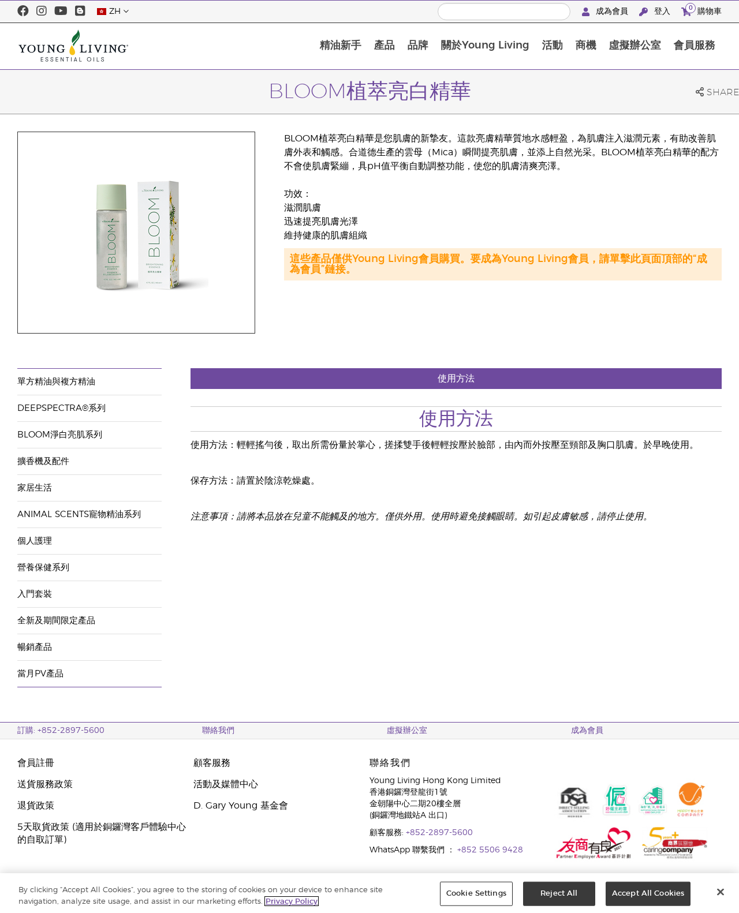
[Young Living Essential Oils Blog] (80, 12)
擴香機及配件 (43, 461)
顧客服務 (211, 763)
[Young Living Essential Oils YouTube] (61, 12)
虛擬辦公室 (635, 45)
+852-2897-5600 (439, 833)
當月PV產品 (40, 673)
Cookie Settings (476, 893)
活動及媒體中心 (225, 784)
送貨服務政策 (45, 784)
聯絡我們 (218, 731)
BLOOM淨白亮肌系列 (59, 435)
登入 (662, 12)
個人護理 (34, 541)
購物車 (705, 10)
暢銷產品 (34, 647)
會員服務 (694, 45)
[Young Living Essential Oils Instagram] (41, 12)
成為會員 (612, 12)
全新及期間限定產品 (56, 620)
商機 (586, 45)
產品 (384, 45)
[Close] (720, 892)
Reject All (558, 893)
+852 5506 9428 (490, 850)
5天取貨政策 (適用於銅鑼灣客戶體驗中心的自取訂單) (101, 833)
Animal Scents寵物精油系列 (79, 514)
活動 (552, 45)
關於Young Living (485, 45)
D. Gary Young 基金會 (240, 805)
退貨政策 (35, 805)
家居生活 (34, 488)
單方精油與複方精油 (56, 381)
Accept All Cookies (648, 893)
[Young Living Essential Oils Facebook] (23, 12)
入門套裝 (34, 594)
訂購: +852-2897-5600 (60, 731)
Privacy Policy (292, 901)
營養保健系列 (43, 567)
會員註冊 (35, 763)
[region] (369, 893)
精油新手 (340, 45)
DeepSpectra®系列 (61, 408)
